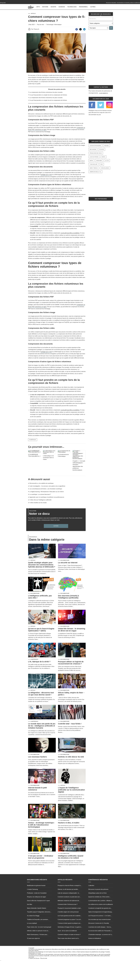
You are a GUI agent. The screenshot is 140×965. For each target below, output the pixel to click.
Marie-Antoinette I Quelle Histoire (36, 908)
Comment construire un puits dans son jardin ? (69, 897)
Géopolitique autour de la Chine (97, 893)
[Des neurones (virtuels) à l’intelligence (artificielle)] (72, 584)
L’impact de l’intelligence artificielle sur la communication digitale (71, 790)
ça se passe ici (103, 93)
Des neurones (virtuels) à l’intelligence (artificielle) (68, 597)
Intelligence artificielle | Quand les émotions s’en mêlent (70, 857)
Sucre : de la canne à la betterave (67, 930)
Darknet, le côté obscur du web (71, 757)
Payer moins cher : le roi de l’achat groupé (39, 927)
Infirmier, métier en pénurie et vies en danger (37, 931)
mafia (91, 160)
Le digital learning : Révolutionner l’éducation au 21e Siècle (46, 491)
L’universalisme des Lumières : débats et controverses (100, 901)
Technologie (72, 6)
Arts (38, 6)
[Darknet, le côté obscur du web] (72, 745)
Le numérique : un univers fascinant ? (40, 494)
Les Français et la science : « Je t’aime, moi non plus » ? (99, 916)
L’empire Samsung (32, 889)
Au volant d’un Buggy (33, 915)
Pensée (106, 145)
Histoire (45, 6)
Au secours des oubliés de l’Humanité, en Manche (100, 931)
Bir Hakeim (93, 149)
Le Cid (107, 160)
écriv (103, 156)
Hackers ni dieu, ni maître (68, 823)
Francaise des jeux (96, 153)
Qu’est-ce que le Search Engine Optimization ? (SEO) (41, 630)
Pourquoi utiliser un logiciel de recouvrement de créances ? (71, 663)
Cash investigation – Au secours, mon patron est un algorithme (47, 486)
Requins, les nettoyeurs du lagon (36, 897)
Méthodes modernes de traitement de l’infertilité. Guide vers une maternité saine (70, 901)
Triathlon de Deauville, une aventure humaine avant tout (37, 920)
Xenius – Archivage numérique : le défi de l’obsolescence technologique (41, 825)
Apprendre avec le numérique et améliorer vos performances (46, 497)
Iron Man (29, 904)
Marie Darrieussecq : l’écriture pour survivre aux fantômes (37, 935)
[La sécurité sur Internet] (72, 551)
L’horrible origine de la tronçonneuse (68, 912)
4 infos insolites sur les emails (38, 502)
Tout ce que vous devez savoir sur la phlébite (68, 938)
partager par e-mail (46, 174)
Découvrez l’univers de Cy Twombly (98, 923)
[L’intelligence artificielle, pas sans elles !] (42, 584)
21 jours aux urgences (33, 938)
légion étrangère (95, 145)
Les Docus (36, 958)
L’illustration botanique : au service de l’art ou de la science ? (100, 935)
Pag (102, 164)
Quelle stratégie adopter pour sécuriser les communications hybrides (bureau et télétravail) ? (41, 565)
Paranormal (83, 6)
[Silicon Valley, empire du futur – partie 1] (72, 681)
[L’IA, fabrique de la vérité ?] (42, 650)
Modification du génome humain (36, 885)
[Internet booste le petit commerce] (42, 776)
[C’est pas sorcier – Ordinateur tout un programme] (42, 844)
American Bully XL (95, 171)
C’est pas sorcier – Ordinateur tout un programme (40, 857)
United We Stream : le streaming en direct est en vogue (71, 630)
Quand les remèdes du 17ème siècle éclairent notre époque (98, 897)
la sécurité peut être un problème (70, 233)
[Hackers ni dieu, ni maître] (72, 811)
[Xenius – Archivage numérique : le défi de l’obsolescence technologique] (42, 811)
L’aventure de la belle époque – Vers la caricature (99, 927)
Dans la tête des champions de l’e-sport (38, 900)
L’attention (91, 885)
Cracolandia (105, 168)
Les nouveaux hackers (37, 757)
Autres (92, 6)
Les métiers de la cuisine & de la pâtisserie (100, 904)
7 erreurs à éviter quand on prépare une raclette (69, 923)
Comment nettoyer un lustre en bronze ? (69, 934)
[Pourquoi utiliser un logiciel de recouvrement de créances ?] (72, 650)
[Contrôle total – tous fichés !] (72, 712)
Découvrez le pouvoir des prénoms (98, 889)
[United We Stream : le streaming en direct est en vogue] (72, 617)
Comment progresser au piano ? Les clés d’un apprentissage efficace (69, 920)
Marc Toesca (94, 168)
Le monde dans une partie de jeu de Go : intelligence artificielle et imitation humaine (41, 726)
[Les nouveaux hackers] (42, 745)
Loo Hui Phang (94, 156)
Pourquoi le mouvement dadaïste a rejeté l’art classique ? (69, 908)
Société (53, 6)
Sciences (62, 6)
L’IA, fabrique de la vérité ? (39, 662)
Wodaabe (99, 160)
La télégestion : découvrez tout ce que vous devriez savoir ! (41, 694)
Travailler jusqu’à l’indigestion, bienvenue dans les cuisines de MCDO (39, 912)
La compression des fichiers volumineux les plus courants (45, 92)
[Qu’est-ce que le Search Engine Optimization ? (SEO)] (42, 617)
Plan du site (43, 958)
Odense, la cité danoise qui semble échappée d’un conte (68, 889)
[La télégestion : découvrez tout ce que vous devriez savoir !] (42, 681)
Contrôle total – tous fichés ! (70, 724)
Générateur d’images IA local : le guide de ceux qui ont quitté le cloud (70, 927)
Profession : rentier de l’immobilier (37, 893)
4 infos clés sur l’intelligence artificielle (40, 500)
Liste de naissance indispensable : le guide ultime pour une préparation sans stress (69, 893)
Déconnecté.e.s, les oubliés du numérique (41, 483)
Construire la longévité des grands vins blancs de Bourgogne (99, 908)
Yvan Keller (93, 164)
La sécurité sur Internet (67, 563)
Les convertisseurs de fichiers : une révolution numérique (45, 488)
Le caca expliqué (32, 923)
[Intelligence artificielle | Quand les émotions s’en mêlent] (72, 844)
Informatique (57, 24)
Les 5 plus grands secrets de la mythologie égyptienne (70, 916)
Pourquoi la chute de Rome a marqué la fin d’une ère (70, 886)
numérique (32, 439)
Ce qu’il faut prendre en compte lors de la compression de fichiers (48, 95)
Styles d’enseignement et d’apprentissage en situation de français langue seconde (100, 912)
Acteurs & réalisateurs (94, 938)
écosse (101, 149)
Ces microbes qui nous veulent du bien (99, 919)
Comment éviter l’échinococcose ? (67, 904)
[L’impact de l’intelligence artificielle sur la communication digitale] (72, 776)
